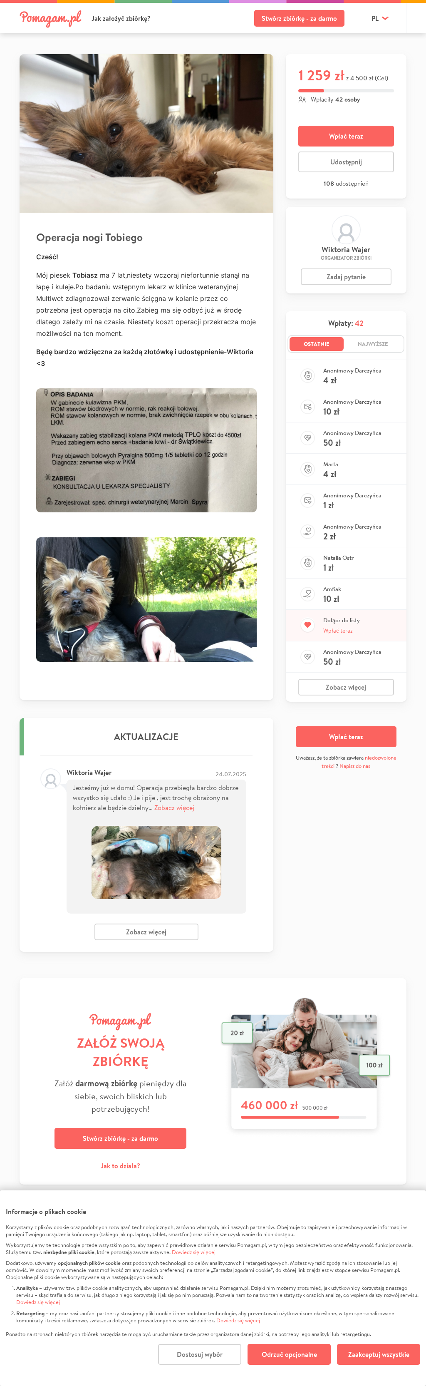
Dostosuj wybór (200, 1354)
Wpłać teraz (346, 136)
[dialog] (213, 1288)
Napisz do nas (354, 766)
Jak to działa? (120, 1165)
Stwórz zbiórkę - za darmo (299, 18)
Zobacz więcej (174, 807)
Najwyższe (373, 344)
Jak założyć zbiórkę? (121, 18)
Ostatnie (316, 344)
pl (375, 18)
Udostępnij (346, 161)
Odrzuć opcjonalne (289, 1354)
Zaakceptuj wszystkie (378, 1354)
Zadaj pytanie (346, 276)
